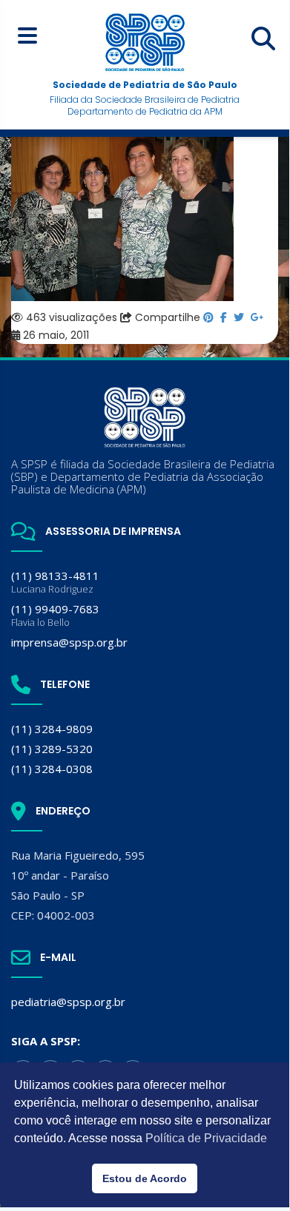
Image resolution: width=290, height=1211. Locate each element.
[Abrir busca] (263, 38)
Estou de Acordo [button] (144, 1178)
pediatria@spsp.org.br (68, 1001)
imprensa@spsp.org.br (69, 642)
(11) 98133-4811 (55, 582)
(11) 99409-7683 (55, 615)
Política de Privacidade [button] (206, 1138)
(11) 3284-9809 (52, 728)
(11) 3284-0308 (52, 768)
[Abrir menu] (27, 35)
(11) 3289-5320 (52, 748)
